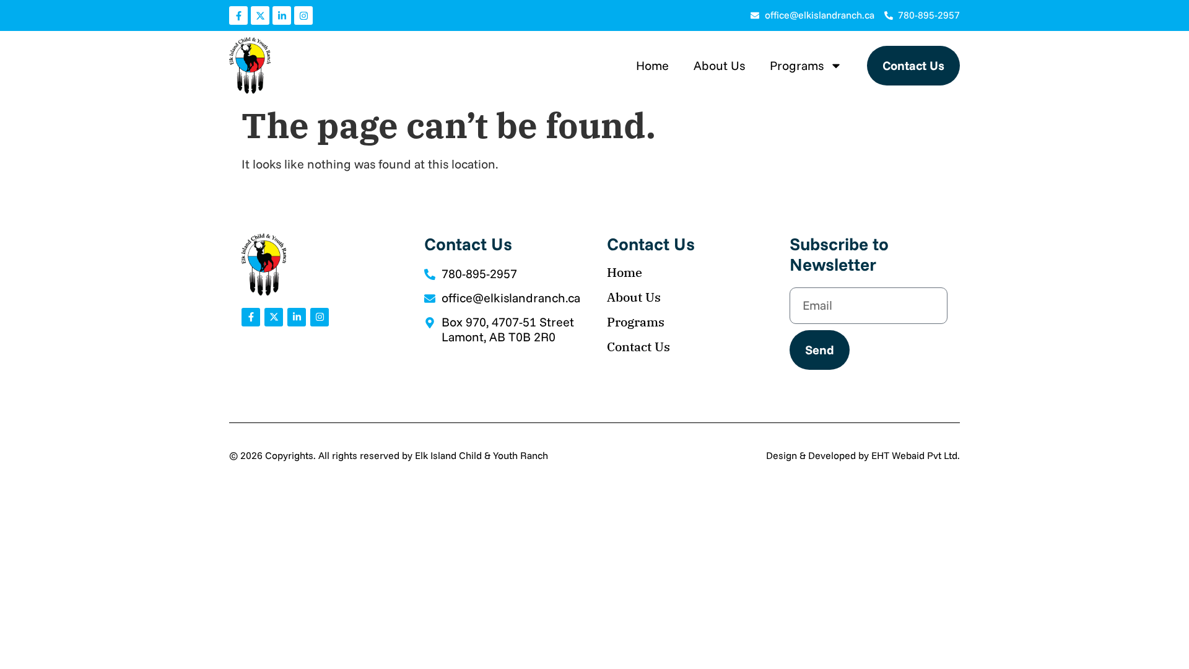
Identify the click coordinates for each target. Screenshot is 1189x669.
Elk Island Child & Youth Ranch (481, 455)
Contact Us (638, 347)
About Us (719, 65)
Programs (797, 65)
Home (652, 65)
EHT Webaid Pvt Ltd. (915, 455)
